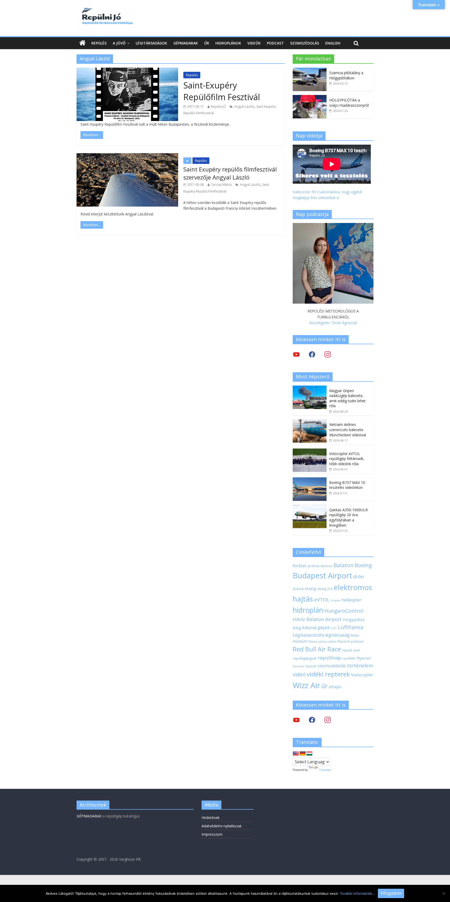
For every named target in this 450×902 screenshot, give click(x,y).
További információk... (357, 893)
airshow (313, 566)
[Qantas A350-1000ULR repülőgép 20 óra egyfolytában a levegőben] (310, 507)
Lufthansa (350, 627)
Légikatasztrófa (308, 635)
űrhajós (335, 686)
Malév (355, 635)
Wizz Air (306, 685)
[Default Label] (327, 719)
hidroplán (308, 610)
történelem (360, 665)
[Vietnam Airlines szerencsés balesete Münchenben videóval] (310, 422)
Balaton (344, 565)
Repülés (99, 43)
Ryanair (364, 658)
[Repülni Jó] (106, 8)
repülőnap (329, 658)
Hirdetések (211, 817)
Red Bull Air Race (317, 649)
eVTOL (321, 599)
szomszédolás (331, 666)
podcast (357, 641)
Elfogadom (391, 893)
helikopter (351, 600)
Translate (325, 769)
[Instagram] (327, 354)
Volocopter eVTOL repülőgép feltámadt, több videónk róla (346, 458)
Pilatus (313, 641)
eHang (310, 588)
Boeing (363, 565)
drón (358, 576)
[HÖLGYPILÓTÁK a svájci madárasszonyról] (310, 97)
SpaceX (310, 666)
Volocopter (362, 675)
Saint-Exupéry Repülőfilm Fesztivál (221, 91)
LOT (334, 628)
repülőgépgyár (305, 658)
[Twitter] (296, 354)
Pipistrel (344, 641)
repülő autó (351, 650)
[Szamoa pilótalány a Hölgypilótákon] (310, 70)
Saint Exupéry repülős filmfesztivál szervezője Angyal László (230, 173)
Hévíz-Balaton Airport (317, 619)
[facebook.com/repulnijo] (312, 719)
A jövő (119, 43)
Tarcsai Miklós (221, 184)
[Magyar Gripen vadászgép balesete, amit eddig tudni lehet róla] (310, 388)
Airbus (300, 565)
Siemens (298, 666)
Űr (206, 43)
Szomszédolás (304, 43)
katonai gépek (316, 627)
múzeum (300, 641)
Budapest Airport (322, 575)
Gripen (335, 600)
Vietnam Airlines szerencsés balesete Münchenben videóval (347, 429)
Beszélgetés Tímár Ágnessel (333, 322)
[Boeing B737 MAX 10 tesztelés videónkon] (310, 480)
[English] (296, 753)
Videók (254, 43)
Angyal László (244, 106)
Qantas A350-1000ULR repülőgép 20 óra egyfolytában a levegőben (348, 517)
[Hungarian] (309, 753)
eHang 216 (325, 589)
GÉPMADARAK (89, 816)
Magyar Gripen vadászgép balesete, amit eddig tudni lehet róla (347, 398)
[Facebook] (312, 354)
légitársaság (337, 635)
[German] (302, 753)
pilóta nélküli (327, 641)
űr (324, 686)
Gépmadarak (185, 43)
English (332, 43)
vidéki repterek (328, 674)
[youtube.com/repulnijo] (296, 719)
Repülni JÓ (218, 106)
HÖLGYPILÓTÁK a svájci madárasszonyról (349, 103)
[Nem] (443, 893)
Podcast (275, 43)
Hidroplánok (228, 43)
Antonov (326, 566)
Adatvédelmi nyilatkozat (222, 825)
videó (299, 674)
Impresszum (212, 834)
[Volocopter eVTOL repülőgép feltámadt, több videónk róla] (310, 451)
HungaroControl (343, 610)
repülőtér (349, 658)
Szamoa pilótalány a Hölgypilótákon (346, 75)
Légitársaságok (151, 43)
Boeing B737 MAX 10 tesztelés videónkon (347, 485)
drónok (298, 589)
